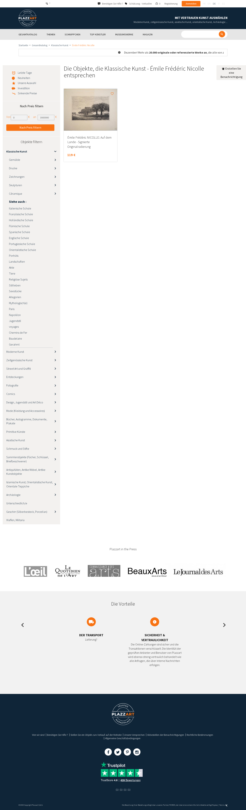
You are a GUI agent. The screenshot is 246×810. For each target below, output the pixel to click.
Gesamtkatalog (39, 45)
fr (204, 3)
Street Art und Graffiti (18, 368)
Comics (10, 394)
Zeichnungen (16, 176)
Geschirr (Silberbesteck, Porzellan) (26, 512)
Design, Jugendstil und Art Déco (24, 402)
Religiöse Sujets (18, 279)
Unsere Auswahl (27, 83)
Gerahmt (14, 344)
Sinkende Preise (27, 93)
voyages (14, 326)
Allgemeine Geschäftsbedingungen (122, 738)
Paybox (215, 805)
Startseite (23, 45)
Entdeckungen (14, 377)
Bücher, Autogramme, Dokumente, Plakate (26, 421)
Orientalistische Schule (22, 250)
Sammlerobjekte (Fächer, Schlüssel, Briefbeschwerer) (27, 459)
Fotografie (12, 385)
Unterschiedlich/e (16, 503)
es (223, 3)
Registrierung (171, 3)
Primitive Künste (15, 431)
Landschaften (17, 261)
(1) (117, 789)
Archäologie (13, 495)
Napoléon (15, 315)
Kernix (222, 805)
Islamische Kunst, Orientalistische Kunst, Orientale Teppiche (29, 484)
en (209, 3)
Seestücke (15, 291)
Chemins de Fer (18, 332)
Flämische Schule (19, 226)
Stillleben (15, 285)
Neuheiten (24, 78)
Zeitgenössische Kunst (19, 360)
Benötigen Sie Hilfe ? (57, 734)
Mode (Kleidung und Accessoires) (25, 411)
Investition (24, 88)
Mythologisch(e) (18, 303)
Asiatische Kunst (15, 440)
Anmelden (191, 3)
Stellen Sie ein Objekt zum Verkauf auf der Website (96, 734)
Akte (11, 267)
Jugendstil (15, 321)
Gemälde (14, 159)
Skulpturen (15, 185)
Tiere (12, 273)
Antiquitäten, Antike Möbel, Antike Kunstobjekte (25, 472)
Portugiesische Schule (22, 244)
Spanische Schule (19, 232)
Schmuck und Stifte (17, 448)
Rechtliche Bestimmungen (200, 734)
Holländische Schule (21, 220)
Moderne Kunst (15, 351)
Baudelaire (15, 338)
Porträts (13, 255)
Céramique (15, 193)
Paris (11, 309)
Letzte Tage (25, 72)
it (219, 3)
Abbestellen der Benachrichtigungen (165, 734)
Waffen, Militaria (15, 520)
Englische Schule (19, 238)
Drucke (13, 168)
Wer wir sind (38, 734)
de (214, 3)
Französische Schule (21, 214)
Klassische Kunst (59, 45)
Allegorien (15, 297)
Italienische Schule (20, 208)
